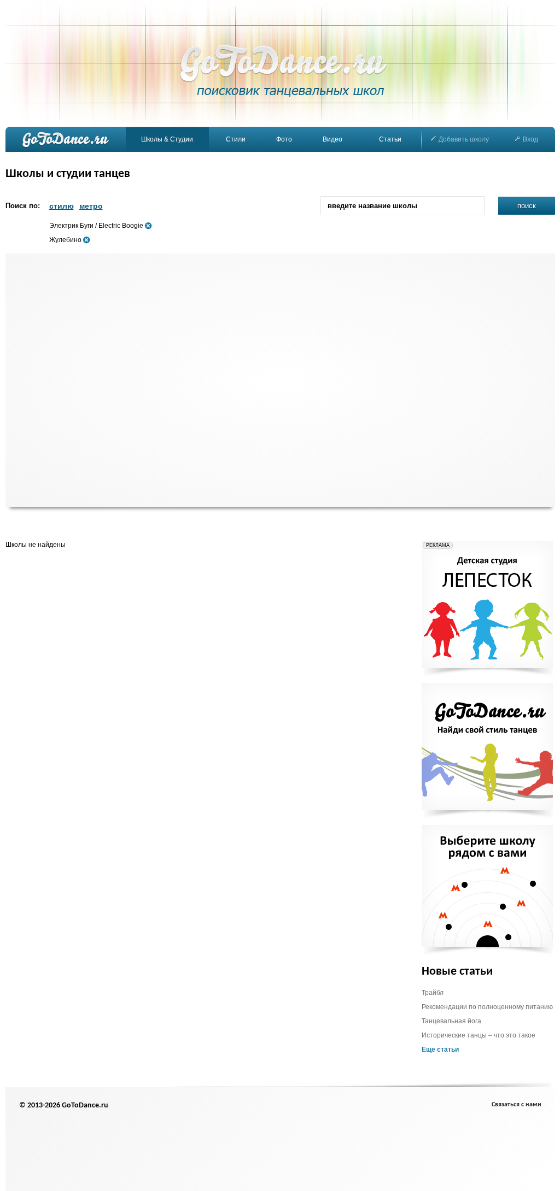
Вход (530, 139)
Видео (332, 139)
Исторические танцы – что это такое (478, 1035)
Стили (236, 139)
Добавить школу (464, 139)
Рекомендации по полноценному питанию (487, 1007)
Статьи (390, 139)
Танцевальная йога (451, 1021)
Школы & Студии (167, 139)
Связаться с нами (516, 1104)
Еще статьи (440, 1049)
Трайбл (433, 993)
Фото (284, 139)
